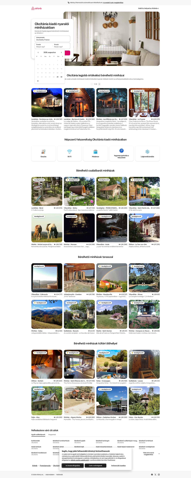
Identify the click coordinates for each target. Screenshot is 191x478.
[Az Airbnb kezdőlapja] (36, 8)
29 (57, 77)
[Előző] (91, 84)
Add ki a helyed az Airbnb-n (148, 8)
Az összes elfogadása (72, 465)
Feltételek (59, 474)
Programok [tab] (52, 434)
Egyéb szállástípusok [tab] (38, 434)
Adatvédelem (50, 474)
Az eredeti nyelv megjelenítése (113, 3)
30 (61, 77)
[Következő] (99, 84)
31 (38, 81)
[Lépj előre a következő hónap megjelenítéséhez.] (61, 52)
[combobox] (52, 40)
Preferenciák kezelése (118, 465)
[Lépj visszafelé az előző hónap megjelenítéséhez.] (38, 52)
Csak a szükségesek (95, 465)
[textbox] (43, 47)
